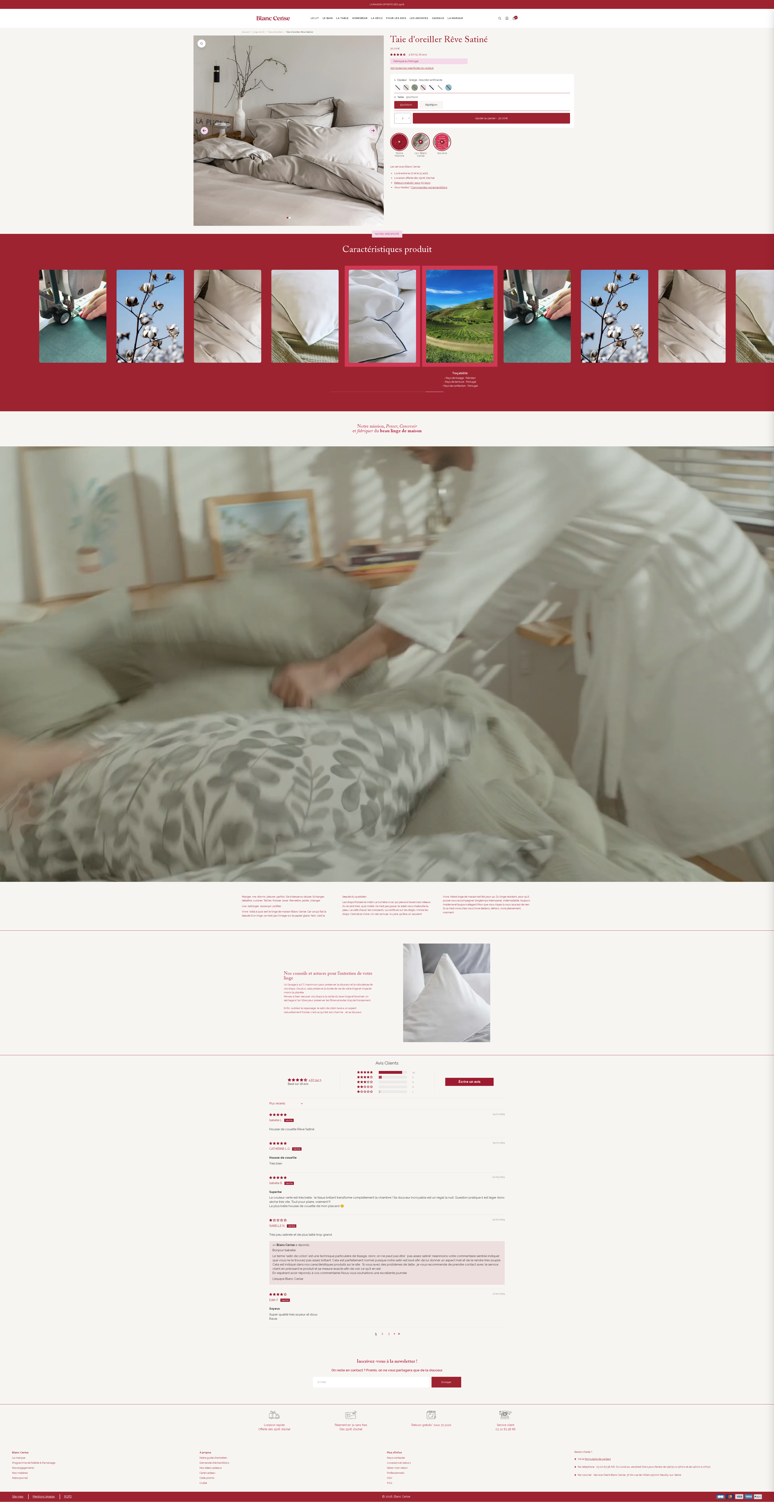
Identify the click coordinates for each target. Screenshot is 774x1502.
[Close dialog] (460, 706)
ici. (435, 787)
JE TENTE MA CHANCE (426, 767)
